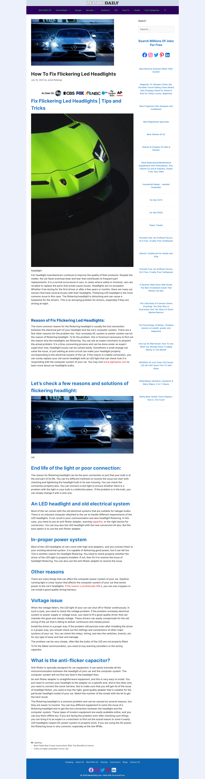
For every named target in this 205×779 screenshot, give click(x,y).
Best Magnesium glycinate (156, 122)
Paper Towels (156, 225)
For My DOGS (156, 212)
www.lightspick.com (114, 362)
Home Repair (61, 10)
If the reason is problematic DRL (83, 586)
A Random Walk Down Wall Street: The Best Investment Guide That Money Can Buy (156, 288)
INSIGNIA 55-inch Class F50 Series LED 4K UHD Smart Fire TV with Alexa (156, 365)
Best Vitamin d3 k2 (156, 134)
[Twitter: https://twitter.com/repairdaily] (156, 55)
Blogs (125, 762)
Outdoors (105, 10)
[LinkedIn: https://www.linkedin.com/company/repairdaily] (167, 55)
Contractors (115, 762)
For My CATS (156, 200)
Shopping (69, 762)
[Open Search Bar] (165, 10)
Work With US (45, 10)
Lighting (38, 742)
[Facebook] (145, 55)
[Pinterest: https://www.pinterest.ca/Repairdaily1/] (162, 55)
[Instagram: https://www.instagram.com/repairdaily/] (150, 55)
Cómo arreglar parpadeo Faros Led (51, 748)
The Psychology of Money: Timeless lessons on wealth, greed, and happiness (156, 328)
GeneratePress (118, 775)
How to (125, 10)
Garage (78, 10)
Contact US (135, 762)
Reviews (90, 10)
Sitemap (104, 762)
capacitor (97, 521)
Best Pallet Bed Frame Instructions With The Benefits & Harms (64, 745)
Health (137, 10)
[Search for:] (156, 29)
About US (80, 762)
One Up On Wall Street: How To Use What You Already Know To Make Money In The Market (156, 347)
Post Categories (152, 10)
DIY (116, 10)
